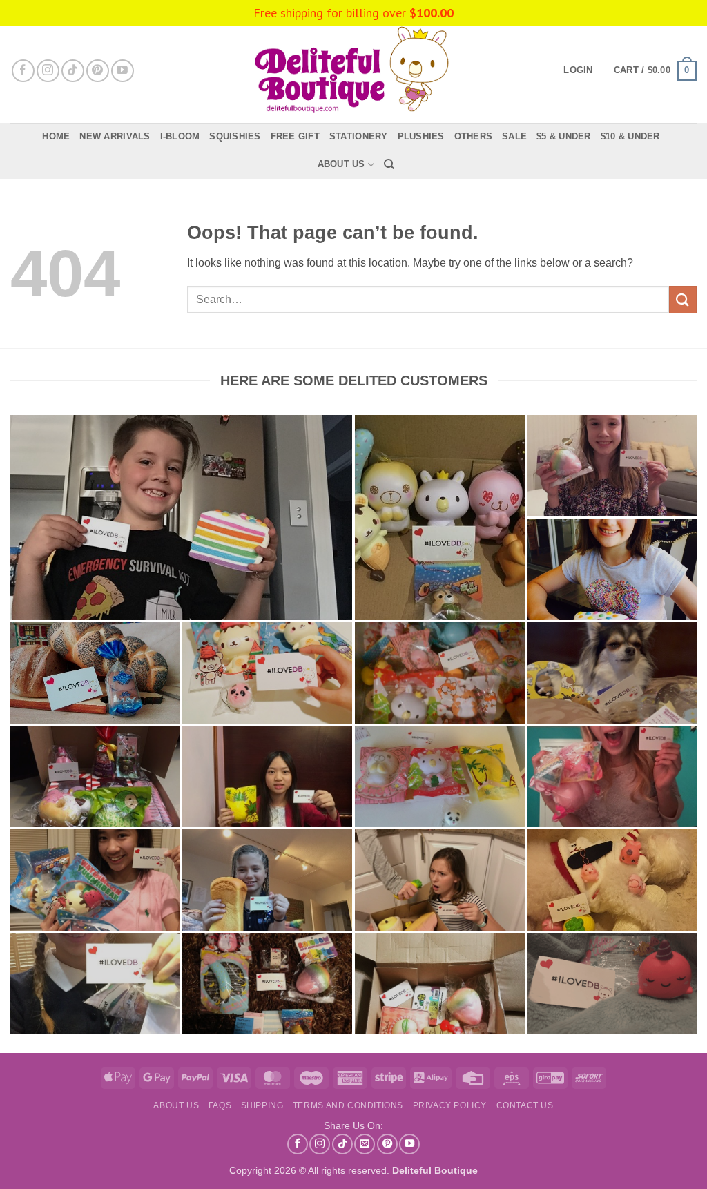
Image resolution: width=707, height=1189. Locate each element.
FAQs (220, 1105)
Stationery (358, 136)
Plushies (421, 136)
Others (473, 136)
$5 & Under (563, 136)
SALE (514, 136)
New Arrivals (114, 136)
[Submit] (683, 299)
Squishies (234, 136)
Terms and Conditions (348, 1105)
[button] (655, 71)
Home (56, 136)
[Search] (389, 164)
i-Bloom (180, 136)
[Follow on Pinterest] (97, 70)
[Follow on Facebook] (23, 70)
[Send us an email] (364, 1144)
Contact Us (525, 1105)
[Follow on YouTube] (122, 70)
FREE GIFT (295, 136)
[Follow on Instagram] (48, 70)
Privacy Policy (450, 1105)
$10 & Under (630, 136)
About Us (341, 164)
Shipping (262, 1105)
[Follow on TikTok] (72, 70)
